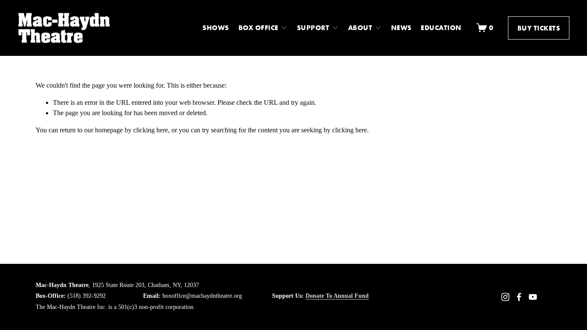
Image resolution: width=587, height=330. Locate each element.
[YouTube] (533, 297)
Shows (215, 27)
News (401, 27)
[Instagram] (505, 297)
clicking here (150, 130)
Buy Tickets (538, 28)
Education (441, 27)
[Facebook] (519, 297)
